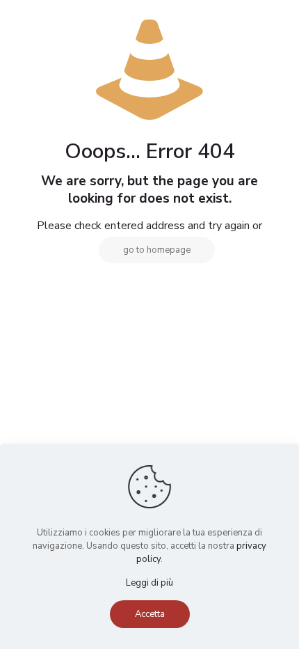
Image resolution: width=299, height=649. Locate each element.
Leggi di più (149, 583)
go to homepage (157, 250)
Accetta (150, 614)
